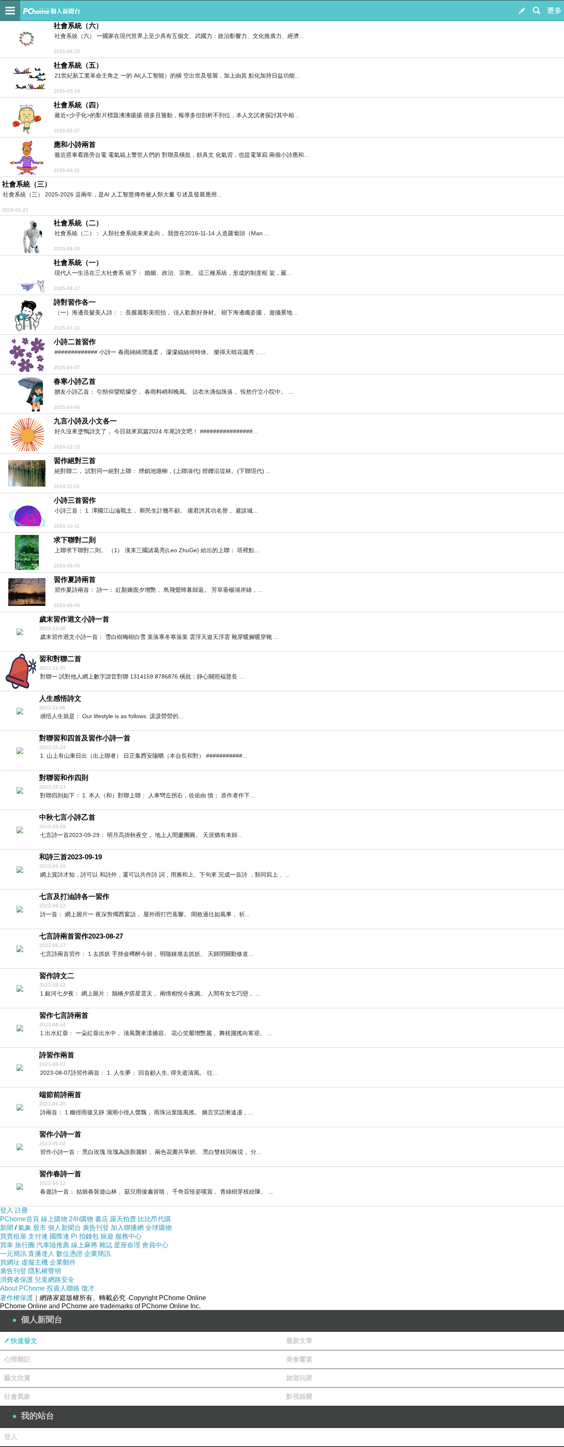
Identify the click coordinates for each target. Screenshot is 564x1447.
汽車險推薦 (52, 1244)
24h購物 (81, 1218)
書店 (101, 1218)
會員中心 (155, 1244)
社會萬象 (17, 1396)
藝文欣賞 (17, 1377)
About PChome (22, 1288)
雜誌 (105, 1244)
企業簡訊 (97, 1253)
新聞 (6, 1227)
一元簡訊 (13, 1253)
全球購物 (158, 1227)
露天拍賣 (123, 1218)
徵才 (88, 1288)
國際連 (59, 1236)
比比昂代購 (154, 1218)
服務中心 (128, 1236)
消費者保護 (16, 1279)
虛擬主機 (34, 1262)
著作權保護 (16, 1297)
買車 (6, 1244)
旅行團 (25, 1244)
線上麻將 (84, 1244)
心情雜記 (17, 1359)
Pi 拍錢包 (85, 1236)
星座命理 (127, 1244)
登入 (6, 1210)
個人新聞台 (64, 1227)
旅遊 (107, 1236)
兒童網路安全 (54, 1279)
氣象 (24, 1227)
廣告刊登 (96, 1227)
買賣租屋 (13, 1236)
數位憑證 (69, 1253)
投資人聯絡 (63, 1288)
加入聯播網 (127, 1227)
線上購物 (54, 1218)
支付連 (38, 1236)
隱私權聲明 (44, 1270)
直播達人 (41, 1253)
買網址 (10, 1262)
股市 (39, 1227)
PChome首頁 (19, 1218)
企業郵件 (63, 1262)
